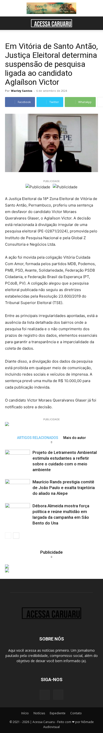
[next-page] (16, 535)
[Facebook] (45, 695)
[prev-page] (8, 535)
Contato (76, 713)
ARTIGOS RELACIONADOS (37, 437)
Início (25, 713)
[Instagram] (58, 695)
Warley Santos (21, 91)
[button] (8, 23)
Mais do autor (74, 437)
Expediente (58, 713)
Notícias (39, 713)
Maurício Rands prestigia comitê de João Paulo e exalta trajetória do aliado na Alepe (63, 487)
